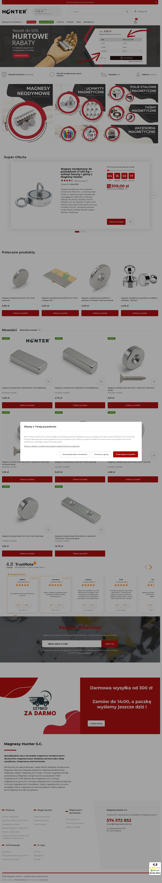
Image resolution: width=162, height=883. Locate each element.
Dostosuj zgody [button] (101, 454)
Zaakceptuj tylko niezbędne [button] (74, 454)
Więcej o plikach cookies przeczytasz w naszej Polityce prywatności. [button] (52, 446)
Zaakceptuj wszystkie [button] (125, 454)
